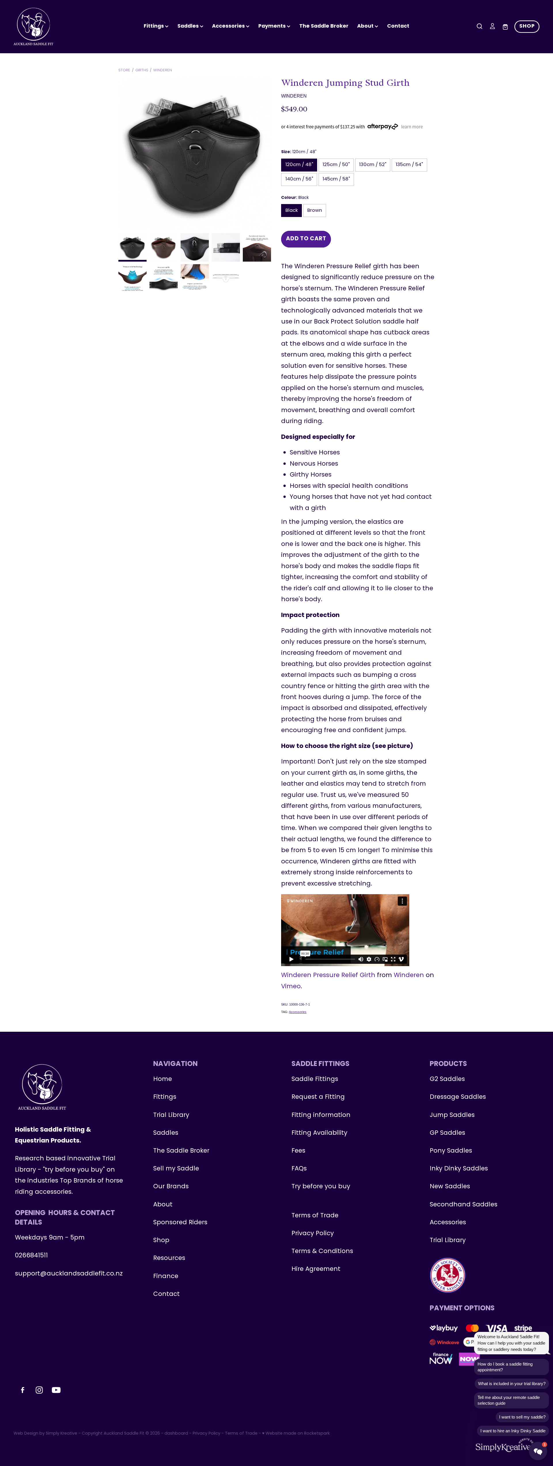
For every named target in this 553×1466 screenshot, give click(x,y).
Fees (298, 1151)
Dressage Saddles (458, 1097)
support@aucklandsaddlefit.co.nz (69, 1274)
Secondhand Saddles (463, 1205)
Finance (165, 1276)
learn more (412, 127)
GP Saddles (447, 1133)
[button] (538, 1451)
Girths (141, 70)
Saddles (188, 26)
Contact (398, 26)
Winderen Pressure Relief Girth (328, 975)
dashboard (176, 1433)
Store (124, 70)
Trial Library (171, 1115)
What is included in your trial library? (512, 1383)
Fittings (154, 26)
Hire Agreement (315, 1269)
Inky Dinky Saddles (459, 1169)
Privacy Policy (312, 1234)
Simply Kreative (61, 1433)
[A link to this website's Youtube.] (545, 122)
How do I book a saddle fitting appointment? (505, 1367)
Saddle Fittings (314, 1079)
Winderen (162, 70)
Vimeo (291, 987)
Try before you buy (320, 1187)
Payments (272, 26)
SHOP (527, 26)
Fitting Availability (319, 1133)
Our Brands (171, 1187)
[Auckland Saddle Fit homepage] (66, 26)
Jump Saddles (452, 1115)
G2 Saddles (448, 1079)
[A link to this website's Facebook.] (545, 92)
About (366, 26)
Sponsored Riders (180, 1223)
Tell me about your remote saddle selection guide (509, 1400)
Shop (161, 1240)
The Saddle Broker (324, 26)
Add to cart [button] (306, 239)
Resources (169, 1258)
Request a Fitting (318, 1097)
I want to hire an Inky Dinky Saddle (513, 1430)
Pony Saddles (451, 1151)
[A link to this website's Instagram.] (545, 107)
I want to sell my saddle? (522, 1416)
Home (162, 1079)
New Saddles (450, 1187)
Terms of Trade (314, 1216)
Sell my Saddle (176, 1169)
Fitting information (321, 1115)
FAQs (299, 1169)
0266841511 (31, 1256)
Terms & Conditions (322, 1251)
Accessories (297, 1012)
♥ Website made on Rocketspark (296, 1433)
